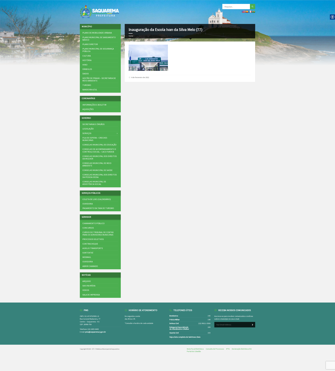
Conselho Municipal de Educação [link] (99, 144)
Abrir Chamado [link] (90, 266)
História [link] (86, 60)
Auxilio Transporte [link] (92, 248)
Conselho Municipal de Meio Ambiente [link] (96, 164)
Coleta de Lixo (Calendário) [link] (96, 199)
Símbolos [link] (87, 69)
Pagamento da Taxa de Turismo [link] (98, 208)
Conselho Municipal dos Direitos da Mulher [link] (99, 157)
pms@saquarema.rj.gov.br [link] (95, 332)
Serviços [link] (86, 133)
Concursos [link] (88, 227)
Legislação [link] (88, 128)
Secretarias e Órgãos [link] (93, 124)
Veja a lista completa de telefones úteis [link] (184, 337)
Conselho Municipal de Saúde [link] (97, 170)
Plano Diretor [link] (90, 44)
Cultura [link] (86, 55)
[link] (99, 12)
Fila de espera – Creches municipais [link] (94, 139)
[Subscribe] (253, 325)
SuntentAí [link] (87, 252)
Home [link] (131, 36)
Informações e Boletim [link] (94, 104)
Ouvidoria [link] (87, 203)
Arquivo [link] (86, 281)
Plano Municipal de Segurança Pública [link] (98, 49)
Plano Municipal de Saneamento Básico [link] (99, 38)
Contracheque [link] (90, 243)
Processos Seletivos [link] (93, 239)
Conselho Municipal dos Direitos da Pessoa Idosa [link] (99, 175)
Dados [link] (85, 73)
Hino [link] (84, 64)
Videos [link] (85, 290)
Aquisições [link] (88, 109)
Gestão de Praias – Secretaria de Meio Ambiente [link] (99, 79)
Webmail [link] (86, 257)
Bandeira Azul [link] (89, 89)
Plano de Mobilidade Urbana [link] (97, 32)
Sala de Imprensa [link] (91, 294)
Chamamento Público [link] (93, 223)
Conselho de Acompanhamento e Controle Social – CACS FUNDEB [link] (99, 150)
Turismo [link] (86, 85)
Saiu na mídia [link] (88, 285)
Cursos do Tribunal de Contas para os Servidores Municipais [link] (98, 233)
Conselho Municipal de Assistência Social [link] (94, 182)
